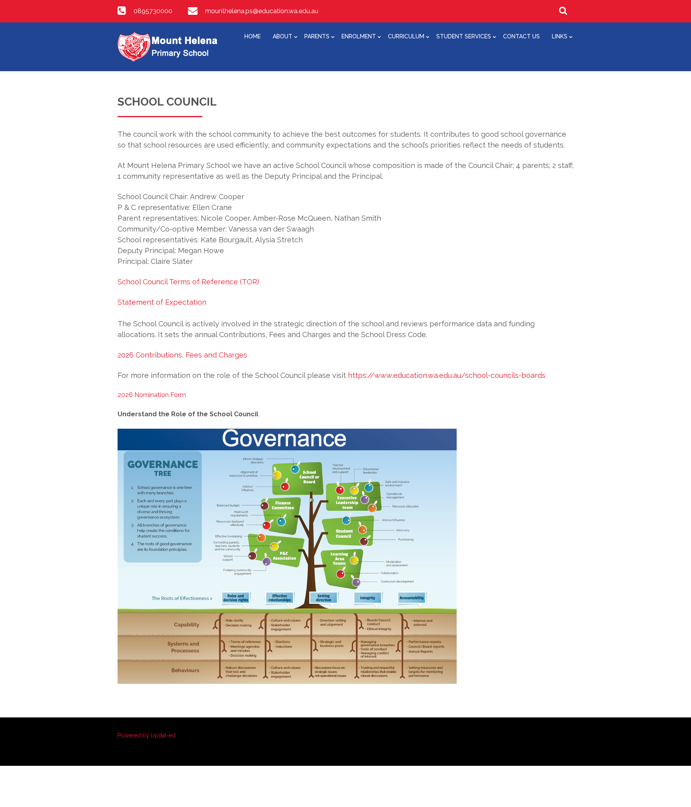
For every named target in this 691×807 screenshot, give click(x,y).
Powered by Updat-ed (147, 735)
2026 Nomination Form (152, 395)
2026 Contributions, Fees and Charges (182, 355)
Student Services (463, 36)
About (282, 36)
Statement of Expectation (162, 302)
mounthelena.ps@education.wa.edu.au (261, 11)
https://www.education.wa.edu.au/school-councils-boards (446, 375)
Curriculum (406, 36)
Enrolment (359, 36)
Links (559, 36)
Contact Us (521, 36)
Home (252, 36)
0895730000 (153, 11)
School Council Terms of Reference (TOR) (188, 282)
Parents (317, 36)
